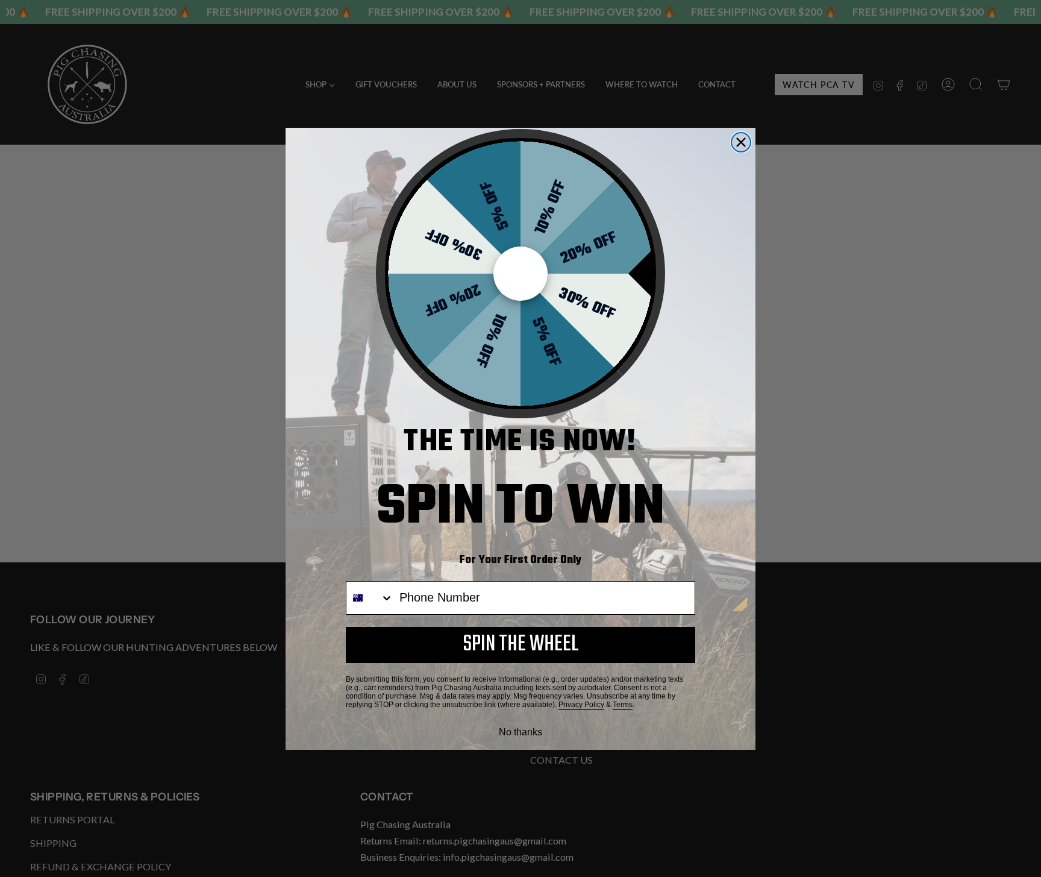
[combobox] (369, 598)
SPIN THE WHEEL (521, 644)
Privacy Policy (581, 704)
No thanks (520, 732)
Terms (623, 704)
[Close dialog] (741, 142)
